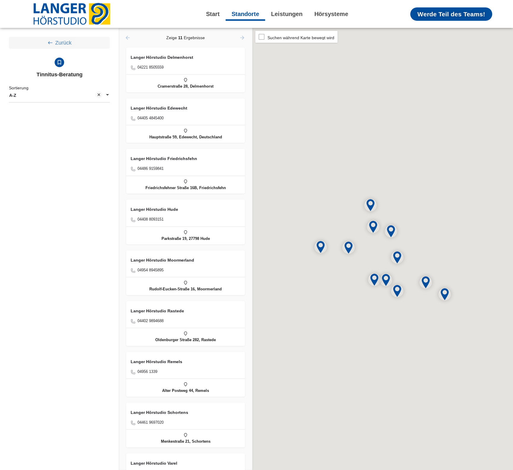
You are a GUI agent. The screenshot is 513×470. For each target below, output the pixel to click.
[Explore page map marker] (444, 294)
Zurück (63, 43)
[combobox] (59, 95)
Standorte (245, 14)
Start (213, 14)
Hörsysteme (331, 14)
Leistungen (287, 14)
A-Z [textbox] (12, 95)
